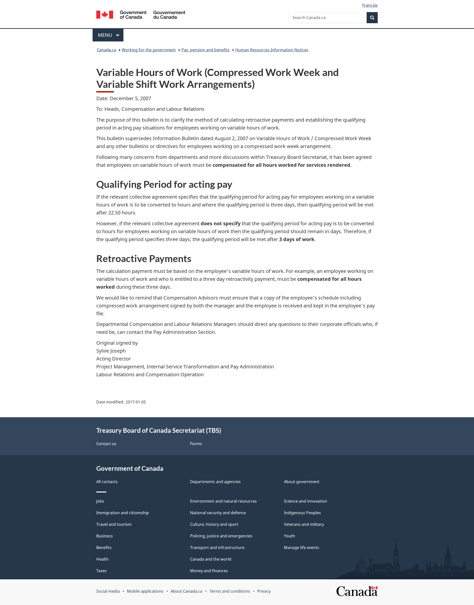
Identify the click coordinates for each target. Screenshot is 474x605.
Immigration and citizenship (122, 512)
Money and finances (209, 570)
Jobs (100, 501)
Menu (106, 35)
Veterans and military (304, 524)
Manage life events (301, 547)
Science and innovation (305, 501)
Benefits (104, 547)
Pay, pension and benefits (205, 50)
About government (301, 481)
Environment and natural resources (223, 501)
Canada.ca (106, 50)
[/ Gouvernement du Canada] (140, 15)
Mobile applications (145, 591)
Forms (196, 443)
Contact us (106, 443)
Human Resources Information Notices (271, 50)
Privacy (264, 591)
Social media (108, 591)
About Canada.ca (186, 591)
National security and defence (218, 512)
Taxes (101, 570)
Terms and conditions (230, 591)
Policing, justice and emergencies (221, 536)
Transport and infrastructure (217, 547)
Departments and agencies (215, 481)
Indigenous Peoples (302, 512)
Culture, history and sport (214, 524)
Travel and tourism (114, 524)
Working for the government (149, 50)
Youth (289, 536)
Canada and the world (210, 559)
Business (104, 536)
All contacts (107, 481)
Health (102, 559)
